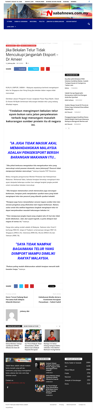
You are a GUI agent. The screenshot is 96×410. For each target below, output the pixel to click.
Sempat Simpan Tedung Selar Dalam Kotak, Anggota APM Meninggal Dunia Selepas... (53, 366)
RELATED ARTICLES (14, 326)
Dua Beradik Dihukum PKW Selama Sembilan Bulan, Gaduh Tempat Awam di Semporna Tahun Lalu (76, 82)
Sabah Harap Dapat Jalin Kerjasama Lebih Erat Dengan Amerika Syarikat (76, 95)
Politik (41, 21)
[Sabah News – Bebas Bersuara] (48, 10)
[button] (88, 24)
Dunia (67, 384)
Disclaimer (53, 404)
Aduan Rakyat (71, 21)
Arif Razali (68, 112)
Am (18, 45)
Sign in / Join (29, 1)
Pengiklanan (39, 1)
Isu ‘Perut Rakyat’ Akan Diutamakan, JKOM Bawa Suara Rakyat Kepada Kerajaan (33, 347)
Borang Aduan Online (53, 1)
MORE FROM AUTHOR (31, 326)
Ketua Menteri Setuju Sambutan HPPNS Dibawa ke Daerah (14, 346)
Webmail (73, 1)
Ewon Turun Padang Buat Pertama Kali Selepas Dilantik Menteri (17, 299)
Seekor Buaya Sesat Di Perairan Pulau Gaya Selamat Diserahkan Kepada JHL (77, 107)
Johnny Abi (11, 63)
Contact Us (82, 404)
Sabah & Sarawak (20, 21)
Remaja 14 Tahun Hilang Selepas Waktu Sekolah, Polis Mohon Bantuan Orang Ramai (52, 347)
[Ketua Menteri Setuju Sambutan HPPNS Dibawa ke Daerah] (14, 335)
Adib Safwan (69, 100)
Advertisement (71, 404)
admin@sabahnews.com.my (15, 383)
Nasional (33, 21)
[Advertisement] (48, 35)
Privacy (61, 404)
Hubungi (66, 1)
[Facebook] (89, 1)
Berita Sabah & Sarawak (28, 45)
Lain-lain (10, 26)
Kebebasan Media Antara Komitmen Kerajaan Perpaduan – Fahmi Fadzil (50, 299)
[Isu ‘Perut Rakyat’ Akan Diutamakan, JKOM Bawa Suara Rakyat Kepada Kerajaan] (33, 335)
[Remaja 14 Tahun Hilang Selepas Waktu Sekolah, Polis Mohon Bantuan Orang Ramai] (52, 335)
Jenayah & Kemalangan (55, 21)
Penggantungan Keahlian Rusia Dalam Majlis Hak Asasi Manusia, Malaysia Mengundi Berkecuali (77, 119)
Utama (9, 21)
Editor (67, 88)
